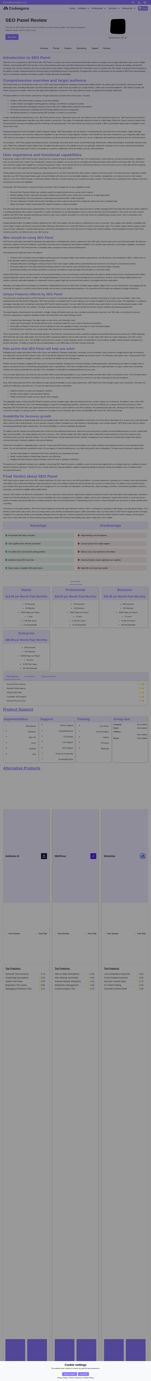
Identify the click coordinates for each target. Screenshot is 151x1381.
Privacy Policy (62, 1378)
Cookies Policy (88, 1378)
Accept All (83, 1374)
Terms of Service (75, 1378)
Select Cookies (69, 1374)
